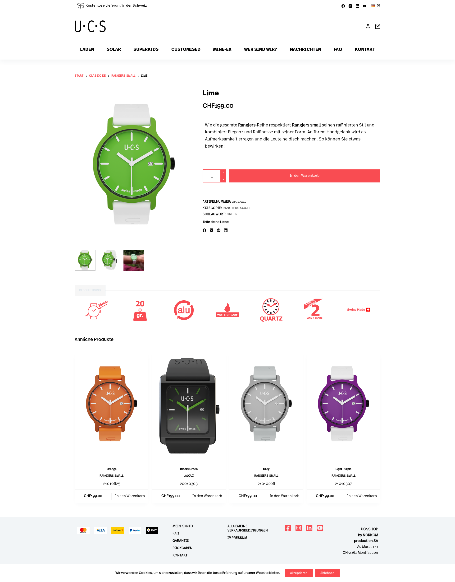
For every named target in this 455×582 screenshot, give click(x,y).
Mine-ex (222, 50)
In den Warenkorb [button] (130, 496)
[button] (375, 6)
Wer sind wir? (260, 50)
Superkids (146, 50)
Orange (112, 469)
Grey (266, 469)
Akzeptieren (299, 573)
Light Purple (343, 469)
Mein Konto (183, 526)
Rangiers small (236, 208)
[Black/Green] (189, 405)
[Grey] (266, 405)
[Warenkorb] (377, 26)
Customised (185, 50)
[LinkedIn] (357, 6)
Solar (114, 50)
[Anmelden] (368, 26)
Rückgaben (182, 548)
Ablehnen (327, 573)
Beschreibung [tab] (90, 290)
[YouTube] (364, 6)
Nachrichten (305, 50)
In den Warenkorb (304, 176)
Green (232, 214)
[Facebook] (343, 6)
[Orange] (111, 405)
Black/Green (189, 469)
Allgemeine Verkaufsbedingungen (248, 528)
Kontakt (365, 50)
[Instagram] (350, 6)
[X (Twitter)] (211, 230)
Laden (87, 50)
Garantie (181, 541)
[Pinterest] (218, 230)
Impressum (237, 538)
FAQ (338, 50)
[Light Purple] (343, 405)
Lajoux (189, 476)
